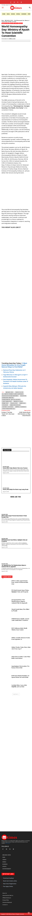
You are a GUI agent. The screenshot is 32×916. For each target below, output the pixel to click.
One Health (5, 405)
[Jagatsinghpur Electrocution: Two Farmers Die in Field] (6, 669)
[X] (17, 2)
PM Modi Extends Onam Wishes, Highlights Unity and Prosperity (14, 540)
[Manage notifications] (28, 913)
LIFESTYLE (16, 23)
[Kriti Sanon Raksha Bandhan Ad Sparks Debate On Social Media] (6, 678)
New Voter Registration (9, 883)
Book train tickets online (10, 881)
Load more (15, 694)
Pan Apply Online (8, 886)
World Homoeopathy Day (8, 408)
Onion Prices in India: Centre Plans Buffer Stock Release (20, 657)
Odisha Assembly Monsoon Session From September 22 (20, 638)
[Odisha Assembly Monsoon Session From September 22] (6, 640)
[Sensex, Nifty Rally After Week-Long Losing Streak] (16, 481)
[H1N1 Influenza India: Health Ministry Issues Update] (6, 631)
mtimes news (5, 403)
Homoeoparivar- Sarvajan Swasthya (11, 399)
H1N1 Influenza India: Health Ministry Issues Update (19, 629)
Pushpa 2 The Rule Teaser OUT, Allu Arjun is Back (8, 414)
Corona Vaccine (19, 392)
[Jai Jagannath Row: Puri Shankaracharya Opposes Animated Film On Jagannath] (16, 555)
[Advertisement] (16, 191)
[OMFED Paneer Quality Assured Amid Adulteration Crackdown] (6, 621)
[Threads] (21, 2)
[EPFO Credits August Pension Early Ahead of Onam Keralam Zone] (16, 506)
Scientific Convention (7, 406)
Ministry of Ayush (18, 401)
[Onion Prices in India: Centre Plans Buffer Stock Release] (6, 659)
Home (3, 20)
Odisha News (22, 403)
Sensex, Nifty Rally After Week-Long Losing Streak (15, 489)
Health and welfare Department (10, 395)
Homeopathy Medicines (8, 397)
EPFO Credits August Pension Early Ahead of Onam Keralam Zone (14, 516)
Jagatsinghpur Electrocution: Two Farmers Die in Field (20, 667)
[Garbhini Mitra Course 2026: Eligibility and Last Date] (6, 688)
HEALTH (11, 23)
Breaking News (9, 392)
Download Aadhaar (8, 878)
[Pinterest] (15, 43)
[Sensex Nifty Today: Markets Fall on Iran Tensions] (16, 459)
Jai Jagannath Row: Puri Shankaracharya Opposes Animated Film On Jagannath (14, 565)
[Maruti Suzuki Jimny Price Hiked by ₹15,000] (6, 612)
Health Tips (23, 395)
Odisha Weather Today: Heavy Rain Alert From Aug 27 (20, 648)
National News (13, 403)
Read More (7, 843)
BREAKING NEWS (9, 20)
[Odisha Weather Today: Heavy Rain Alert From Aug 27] (6, 650)
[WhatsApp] (18, 43)
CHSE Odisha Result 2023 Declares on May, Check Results (24, 414)
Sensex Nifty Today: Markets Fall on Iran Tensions (15, 468)
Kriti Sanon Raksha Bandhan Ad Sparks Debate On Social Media (20, 676)
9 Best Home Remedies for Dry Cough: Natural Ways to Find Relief (14, 365)
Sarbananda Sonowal (15, 405)
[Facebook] (10, 2)
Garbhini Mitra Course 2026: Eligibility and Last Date (19, 686)
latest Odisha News (7, 401)
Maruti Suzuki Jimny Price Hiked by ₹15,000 (20, 610)
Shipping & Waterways (20, 406)
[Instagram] (14, 2)
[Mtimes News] (16, 8)
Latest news (6, 577)
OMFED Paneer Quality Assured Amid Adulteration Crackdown (20, 619)
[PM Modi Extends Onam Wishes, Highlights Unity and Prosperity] (16, 530)
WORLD (20, 23)
